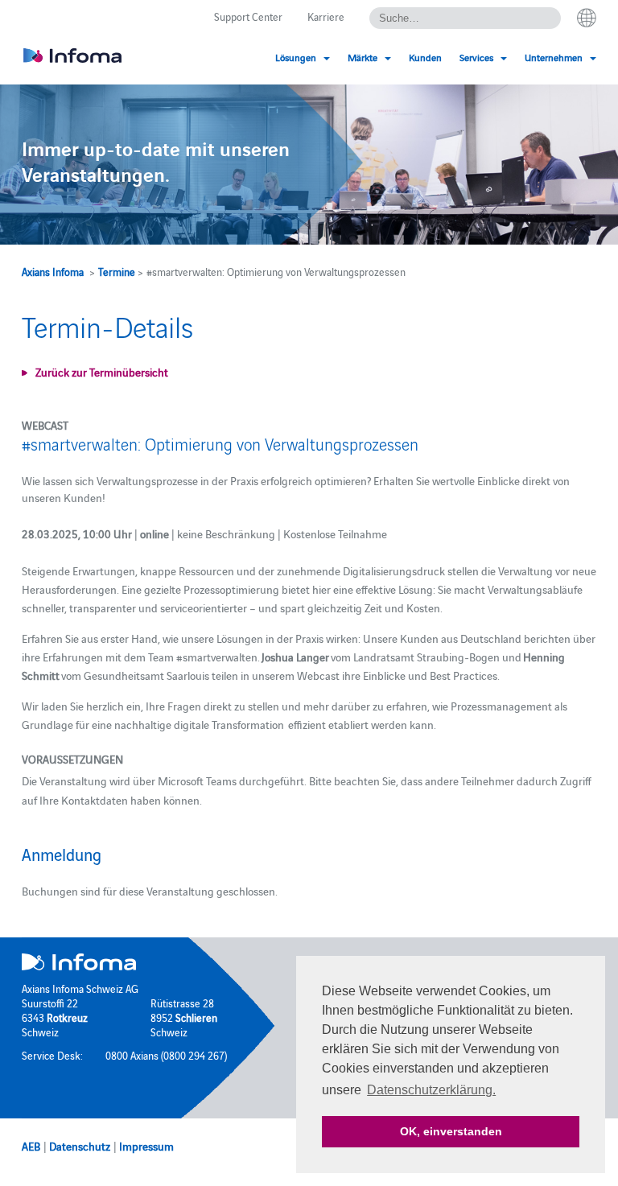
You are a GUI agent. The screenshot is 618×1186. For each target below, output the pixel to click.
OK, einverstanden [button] (451, 1131)
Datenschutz (79, 1146)
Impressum (146, 1146)
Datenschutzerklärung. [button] (431, 1090)
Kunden (425, 57)
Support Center (248, 16)
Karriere (325, 16)
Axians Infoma (53, 271)
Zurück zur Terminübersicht (101, 372)
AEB (31, 1146)
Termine (116, 271)
